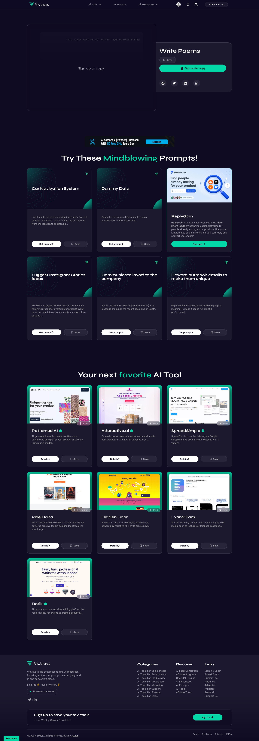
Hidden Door (114, 517)
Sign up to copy (91, 68)
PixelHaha (42, 517)
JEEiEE (75, 735)
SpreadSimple (185, 430)
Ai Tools (92, 4)
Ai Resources (146, 4)
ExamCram (183, 517)
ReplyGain (182, 216)
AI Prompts (120, 4)
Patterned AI (45, 430)
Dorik (37, 604)
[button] (196, 4)
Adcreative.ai (115, 430)
